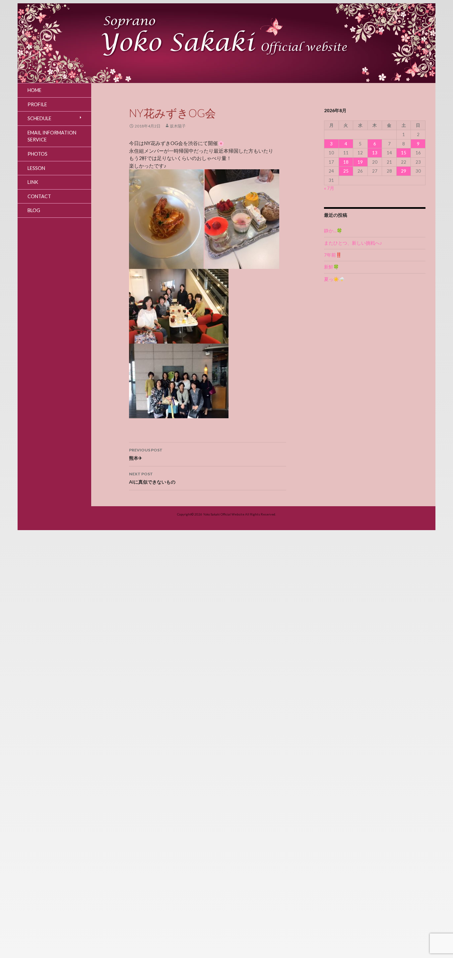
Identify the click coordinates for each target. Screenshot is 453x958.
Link (33, 182)
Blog (34, 210)
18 (346, 162)
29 (403, 171)
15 (403, 152)
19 (360, 162)
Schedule (39, 118)
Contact (39, 196)
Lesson (36, 168)
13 (374, 152)
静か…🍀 (333, 230)
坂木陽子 (178, 126)
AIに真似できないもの (152, 478)
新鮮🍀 (331, 267)
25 (346, 171)
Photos (37, 154)
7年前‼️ (333, 255)
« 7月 (329, 188)
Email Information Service (52, 136)
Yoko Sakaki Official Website (223, 514)
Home (34, 90)
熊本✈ (145, 454)
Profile (37, 104)
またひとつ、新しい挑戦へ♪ (353, 243)
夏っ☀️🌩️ (334, 279)
